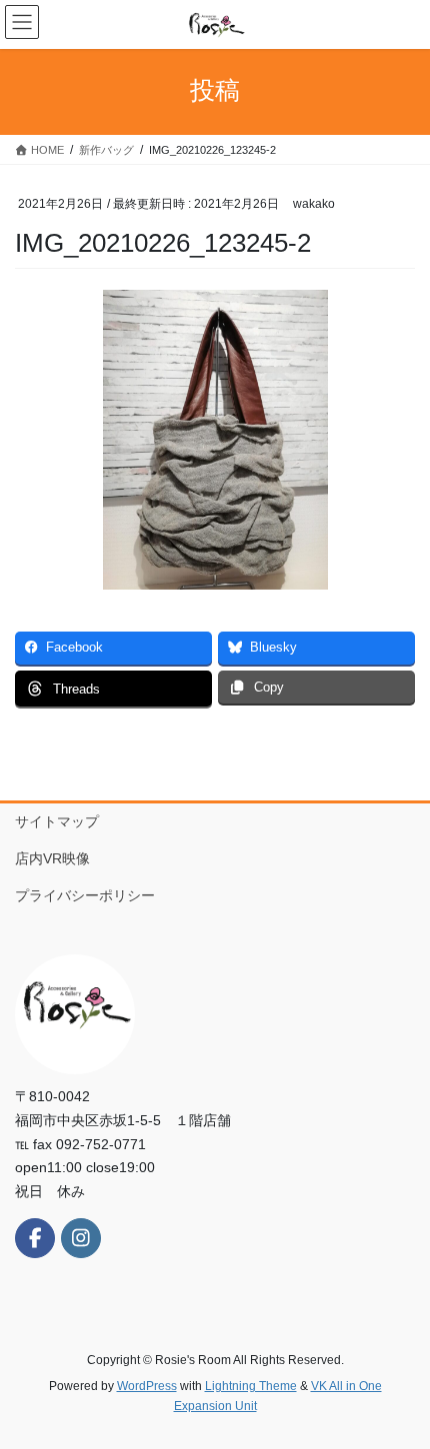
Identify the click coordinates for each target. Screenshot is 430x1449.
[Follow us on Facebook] (35, 1238)
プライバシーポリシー (85, 895)
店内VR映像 (59, 858)
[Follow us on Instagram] (81, 1238)
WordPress (147, 1386)
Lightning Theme (251, 1386)
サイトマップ (57, 821)
